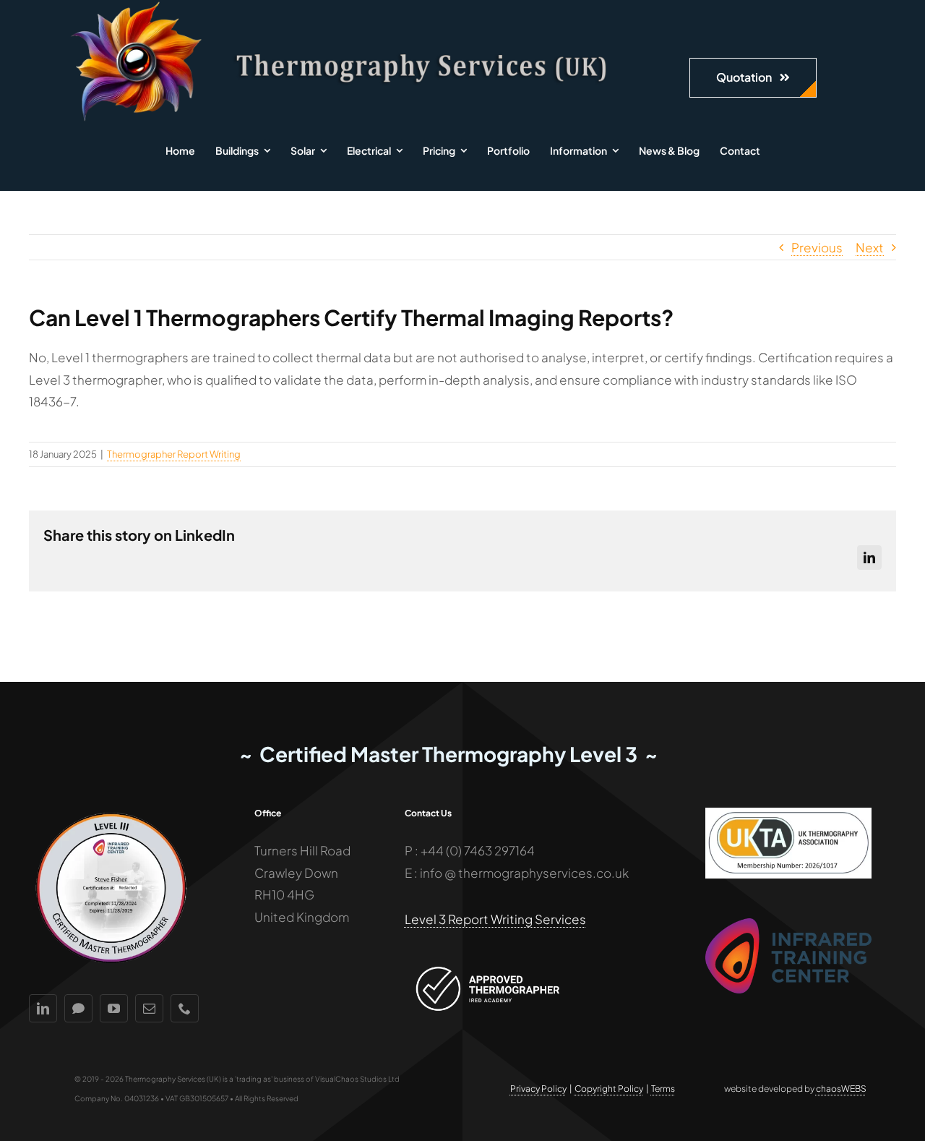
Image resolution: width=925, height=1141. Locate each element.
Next (870, 247)
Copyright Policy (609, 1088)
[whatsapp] (78, 1008)
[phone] (185, 1008)
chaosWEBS (841, 1088)
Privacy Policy (538, 1088)
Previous (817, 247)
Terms (663, 1088)
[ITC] (788, 924)
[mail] (149, 1008)
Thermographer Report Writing (174, 454)
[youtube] (114, 1008)
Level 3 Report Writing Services (495, 919)
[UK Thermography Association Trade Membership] (788, 813)
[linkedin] (43, 1008)
